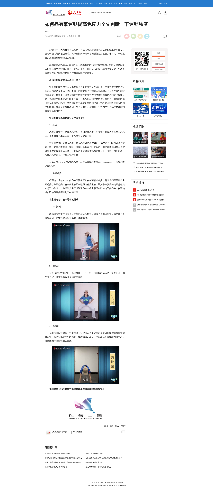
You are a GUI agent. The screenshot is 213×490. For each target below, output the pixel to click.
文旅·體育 (85, 4)
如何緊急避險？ (158, 116)
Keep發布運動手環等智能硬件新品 (99, 467)
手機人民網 (77, 432)
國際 (110, 4)
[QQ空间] (140, 36)
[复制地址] (147, 36)
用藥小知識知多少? (140, 100)
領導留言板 (159, 70)
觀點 (100, 4)
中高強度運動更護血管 (94, 462)
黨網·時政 (58, 4)
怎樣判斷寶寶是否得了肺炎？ (56, 467)
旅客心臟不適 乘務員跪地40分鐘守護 (150, 172)
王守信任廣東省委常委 (145, 190)
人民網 (91, 13)
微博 (158, 58)
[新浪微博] (127, 36)
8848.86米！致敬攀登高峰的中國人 (149, 167)
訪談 (105, 4)
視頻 (130, 4)
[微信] (133, 36)
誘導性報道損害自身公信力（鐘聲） (151, 200)
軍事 (115, 4)
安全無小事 (140, 116)
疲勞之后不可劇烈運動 (94, 453)
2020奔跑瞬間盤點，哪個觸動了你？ (149, 163)
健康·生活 (94, 4)
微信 (158, 53)
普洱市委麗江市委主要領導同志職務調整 (152, 210)
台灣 (125, 4)
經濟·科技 (67, 4)
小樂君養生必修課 (159, 100)
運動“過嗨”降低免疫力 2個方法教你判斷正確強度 (63, 458)
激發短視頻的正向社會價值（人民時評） (152, 205)
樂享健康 (108, 13)
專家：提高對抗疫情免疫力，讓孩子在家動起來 (63, 462)
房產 (145, 4)
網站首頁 (49, 4)
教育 (140, 4)
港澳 (120, 4)
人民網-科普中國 (73, 36)
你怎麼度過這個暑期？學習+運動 (57, 453)
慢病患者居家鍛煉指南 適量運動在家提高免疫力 (104, 458)
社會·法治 (76, 4)
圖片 (135, 4)
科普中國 (100, 13)
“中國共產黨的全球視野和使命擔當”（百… (153, 195)
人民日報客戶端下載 (59, 432)
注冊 (165, 4)
